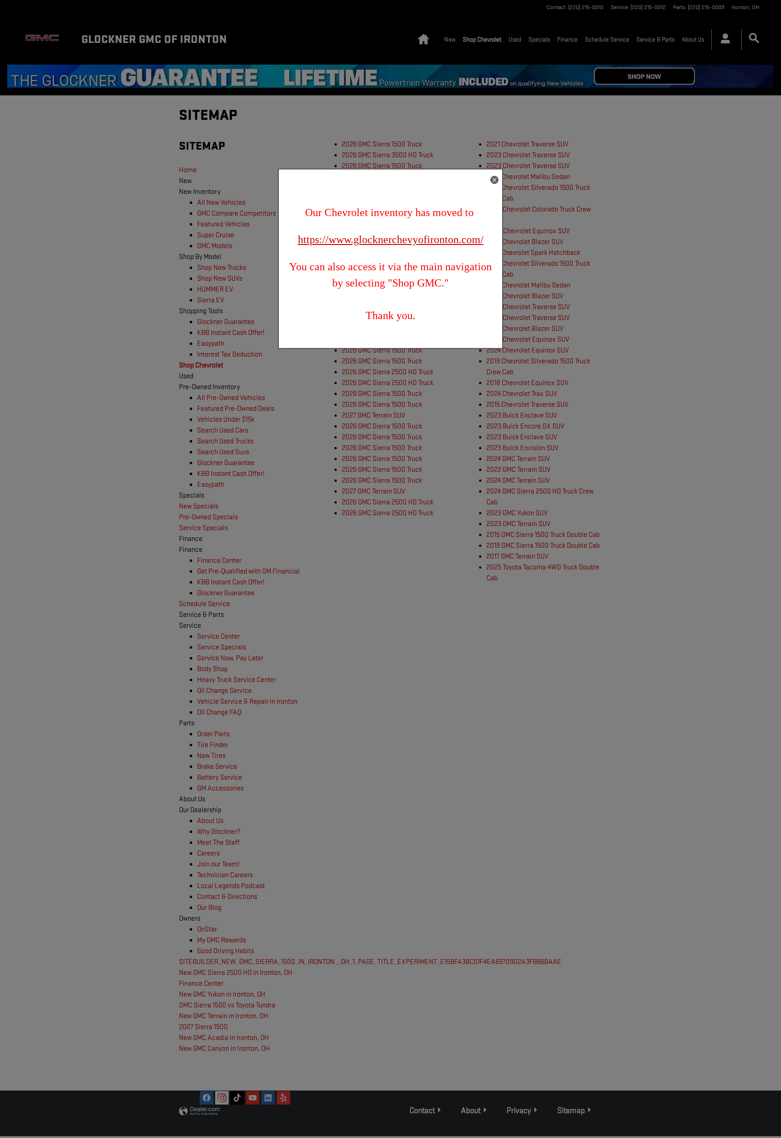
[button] (494, 180)
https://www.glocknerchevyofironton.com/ (391, 239)
